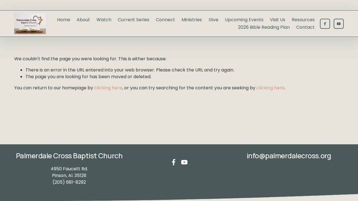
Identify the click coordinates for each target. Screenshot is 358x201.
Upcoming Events (244, 19)
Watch (103, 19)
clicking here (108, 88)
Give (213, 19)
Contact (305, 27)
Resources (303, 19)
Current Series (133, 19)
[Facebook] (325, 24)
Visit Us (277, 19)
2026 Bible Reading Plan (264, 27)
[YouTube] (339, 24)
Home (63, 19)
